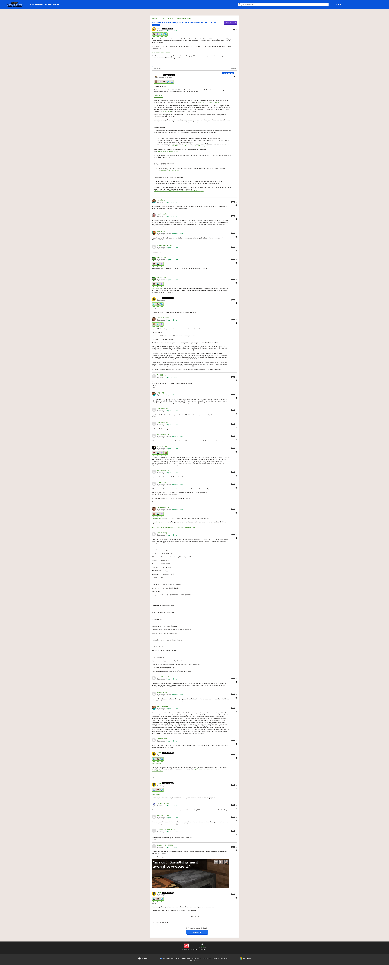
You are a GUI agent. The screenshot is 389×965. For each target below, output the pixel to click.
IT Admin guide (166, 111)
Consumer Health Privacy (183, 958)
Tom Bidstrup (161, 375)
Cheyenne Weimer (163, 803)
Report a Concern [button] (172, 30)
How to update (158, 97)
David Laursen (162, 739)
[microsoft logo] (245, 958)
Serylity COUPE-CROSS (165, 845)
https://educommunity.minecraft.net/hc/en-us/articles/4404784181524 (173, 527)
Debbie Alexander (163, 318)
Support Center (36, 4)
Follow (228, 22)
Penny (159, 28)
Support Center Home (158, 18)
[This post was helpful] (234, 30)
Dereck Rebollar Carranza (166, 829)
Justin (161, 75)
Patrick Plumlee (162, 706)
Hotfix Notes (158, 95)
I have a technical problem (184, 18)
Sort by (233, 69)
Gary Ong (160, 393)
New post (197, 932)
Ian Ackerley (161, 200)
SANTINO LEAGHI (163, 677)
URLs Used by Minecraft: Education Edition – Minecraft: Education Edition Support (179, 191)
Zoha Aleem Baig (163, 408)
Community (170, 18)
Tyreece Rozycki (162, 482)
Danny (159, 298)
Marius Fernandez (163, 434)
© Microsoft (194, 961)
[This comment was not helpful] (234, 202)
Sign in (338, 4)
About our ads (224, 958)
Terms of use (207, 958)
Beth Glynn (161, 231)
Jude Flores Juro (162, 692)
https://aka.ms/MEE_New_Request (210, 102)
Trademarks (215, 958)
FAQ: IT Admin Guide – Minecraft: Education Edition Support (190, 146)
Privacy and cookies (196, 958)
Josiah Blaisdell (162, 214)
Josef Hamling (162, 533)
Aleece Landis (161, 257)
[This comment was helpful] (232, 202)
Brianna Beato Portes (164, 245)
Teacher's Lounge (51, 4)
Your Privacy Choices (168, 958)
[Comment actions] (234, 76)
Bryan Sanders (162, 446)
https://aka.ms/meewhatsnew (161, 52)
